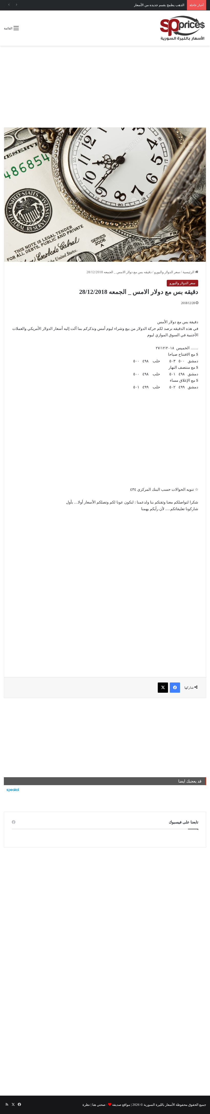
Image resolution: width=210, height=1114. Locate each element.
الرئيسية (189, 272)
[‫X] (163, 687)
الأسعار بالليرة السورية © (157, 1105)
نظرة (86, 1105)
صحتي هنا (99, 1105)
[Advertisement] (105, 86)
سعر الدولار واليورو (167, 272)
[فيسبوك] (175, 687)
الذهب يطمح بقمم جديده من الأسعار (159, 5)
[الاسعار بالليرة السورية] (182, 28)
